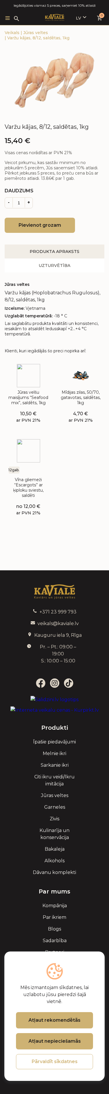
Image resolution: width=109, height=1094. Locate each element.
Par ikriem (54, 917)
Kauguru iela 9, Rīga (58, 635)
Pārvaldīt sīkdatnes (55, 1061)
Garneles (54, 807)
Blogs (54, 929)
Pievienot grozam (40, 225)
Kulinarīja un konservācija (54, 834)
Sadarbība (55, 940)
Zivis (54, 819)
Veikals (13, 32)
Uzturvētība (54, 265)
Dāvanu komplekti (54, 872)
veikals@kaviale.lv (58, 623)
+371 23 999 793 (58, 612)
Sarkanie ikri (55, 765)
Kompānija (54, 905)
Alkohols (54, 860)
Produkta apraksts (54, 251)
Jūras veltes (35, 32)
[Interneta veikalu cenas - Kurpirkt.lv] (54, 710)
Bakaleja (55, 849)
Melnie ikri (54, 753)
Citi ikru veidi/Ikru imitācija (54, 780)
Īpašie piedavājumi (54, 742)
